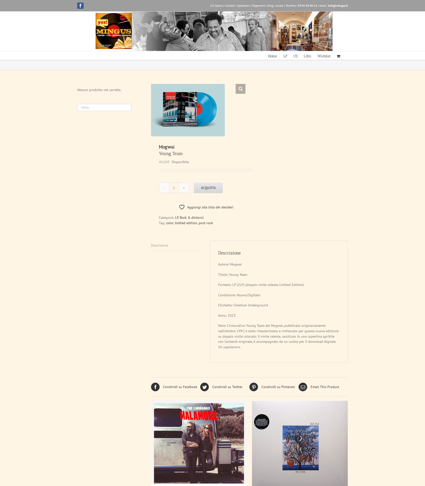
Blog (270, 5)
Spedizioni (243, 5)
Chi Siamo (216, 5)
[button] (240, 89)
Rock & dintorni (192, 217)
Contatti (230, 5)
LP (176, 217)
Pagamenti (258, 5)
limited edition (186, 223)
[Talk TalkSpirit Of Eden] (300, 448)
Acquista (208, 188)
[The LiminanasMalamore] (199, 448)
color (169, 223)
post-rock (206, 223)
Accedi (279, 5)
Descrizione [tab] (159, 245)
